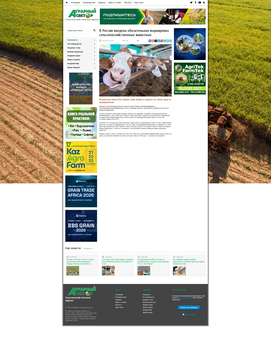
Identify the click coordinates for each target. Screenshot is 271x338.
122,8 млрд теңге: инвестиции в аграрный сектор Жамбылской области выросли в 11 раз (117, 261)
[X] (155, 41)
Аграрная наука (73, 56)
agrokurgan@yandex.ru (185, 298)
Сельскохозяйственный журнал (78, 299)
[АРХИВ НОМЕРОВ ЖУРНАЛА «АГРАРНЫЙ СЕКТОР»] (81, 104)
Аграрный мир (73, 63)
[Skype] (167, 41)
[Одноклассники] (152, 41)
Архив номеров (73, 67)
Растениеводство (74, 44)
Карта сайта (139, 2)
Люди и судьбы (73, 59)
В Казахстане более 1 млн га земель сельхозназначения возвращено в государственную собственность (80, 261)
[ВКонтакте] (150, 41)
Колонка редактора (75, 52)
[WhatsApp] (164, 41)
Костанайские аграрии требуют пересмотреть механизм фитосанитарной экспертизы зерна (188, 261)
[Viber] (161, 41)
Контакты (127, 2)
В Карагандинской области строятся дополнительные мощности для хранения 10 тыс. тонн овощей (153, 261)
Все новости (88, 248)
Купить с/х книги (115, 2)
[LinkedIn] (158, 41)
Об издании (75, 2)
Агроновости (72, 40)
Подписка (101, 2)
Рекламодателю (89, 2)
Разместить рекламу (188, 307)
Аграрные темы (73, 48)
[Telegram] (170, 41)
